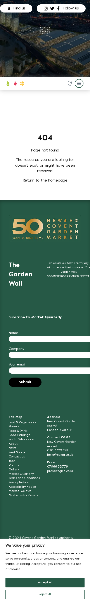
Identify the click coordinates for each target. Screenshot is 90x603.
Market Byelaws (20, 491)
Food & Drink (18, 431)
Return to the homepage (45, 180)
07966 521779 (57, 466)
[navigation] (45, 30)
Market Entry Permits (23, 495)
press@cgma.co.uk (60, 471)
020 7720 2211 (57, 450)
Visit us (14, 465)
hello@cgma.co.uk (60, 455)
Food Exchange (20, 435)
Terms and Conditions (24, 478)
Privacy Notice (19, 482)
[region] (45, 571)
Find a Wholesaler (22, 439)
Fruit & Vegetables (22, 422)
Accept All (45, 582)
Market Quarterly (21, 474)
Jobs (12, 461)
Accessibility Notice (22, 487)
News (12, 448)
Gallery (14, 469)
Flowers (14, 426)
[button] (70, 83)
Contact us (17, 456)
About (13, 444)
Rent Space (17, 452)
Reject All (45, 594)
